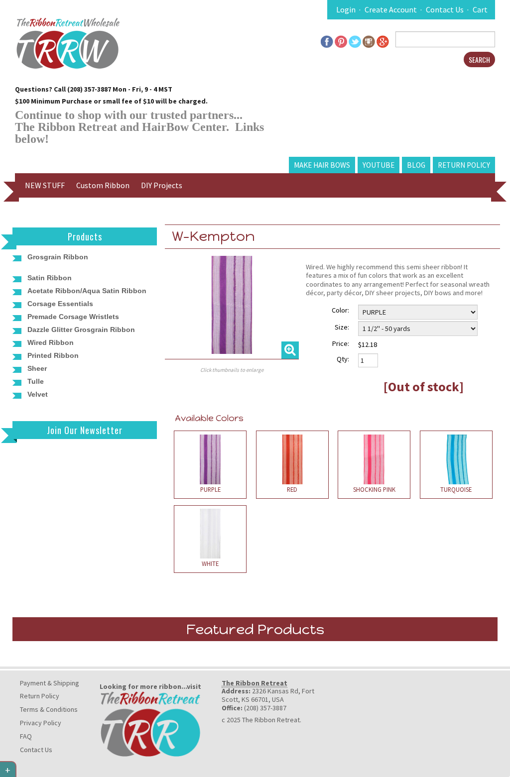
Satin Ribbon (49, 278)
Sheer (37, 368)
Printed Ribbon (53, 355)
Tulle (35, 381)
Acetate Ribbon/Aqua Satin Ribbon (86, 291)
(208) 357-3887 (265, 707)
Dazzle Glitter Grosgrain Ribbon (81, 329)
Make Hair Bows (322, 165)
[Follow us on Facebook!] (327, 40)
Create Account (391, 9)
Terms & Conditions (49, 709)
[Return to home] (67, 42)
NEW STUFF (45, 185)
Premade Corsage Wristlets (73, 317)
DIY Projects (161, 185)
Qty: (343, 358)
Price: (340, 343)
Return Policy (464, 165)
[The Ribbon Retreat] (150, 723)
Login (346, 9)
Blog (416, 165)
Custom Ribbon (102, 185)
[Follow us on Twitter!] (355, 40)
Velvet (37, 394)
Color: (340, 310)
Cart (480, 9)
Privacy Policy (40, 722)
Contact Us (445, 9)
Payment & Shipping (49, 682)
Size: (342, 327)
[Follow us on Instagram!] (369, 40)
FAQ (26, 736)
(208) (75, 89)
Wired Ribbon (50, 342)
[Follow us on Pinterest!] (341, 40)
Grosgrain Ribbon (57, 257)
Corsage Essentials (60, 304)
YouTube (378, 165)
